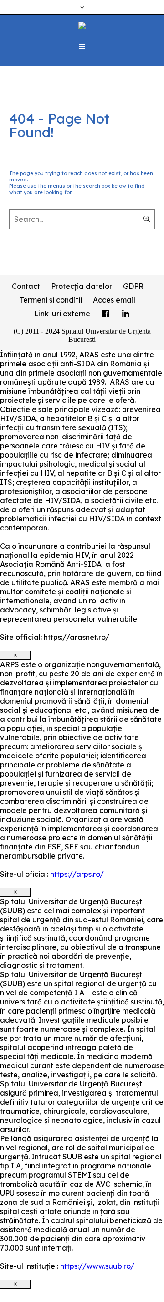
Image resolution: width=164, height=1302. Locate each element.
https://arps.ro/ (77, 874)
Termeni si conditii (51, 299)
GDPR (133, 286)
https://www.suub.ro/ (97, 1266)
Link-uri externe (62, 313)
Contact (26, 286)
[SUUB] (82, 24)
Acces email (114, 299)
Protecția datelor (81, 286)
